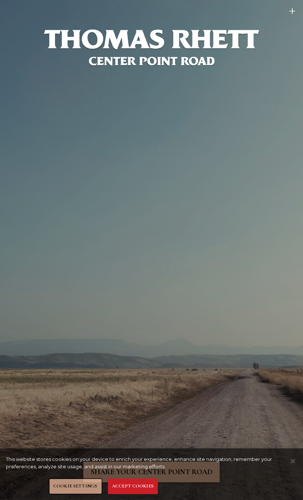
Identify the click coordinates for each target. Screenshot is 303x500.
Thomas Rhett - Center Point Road (151, 47)
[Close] (292, 461)
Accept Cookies (133, 486)
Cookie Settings (75, 486)
